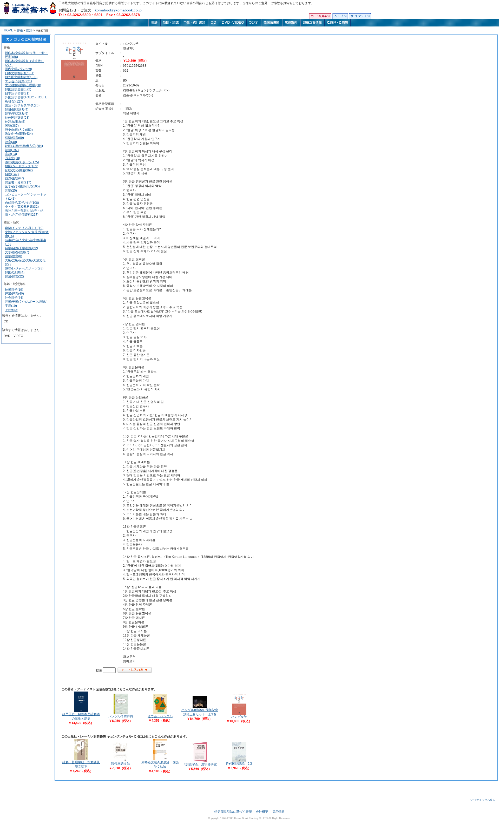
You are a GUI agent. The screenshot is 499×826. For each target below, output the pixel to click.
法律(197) (12, 150)
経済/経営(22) (14, 276)
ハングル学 (239, 717)
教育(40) (11, 142)
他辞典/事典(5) (15, 122)
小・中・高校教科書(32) (22, 206)
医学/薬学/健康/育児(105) (22, 186)
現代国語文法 (120, 764)
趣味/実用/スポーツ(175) (22, 162)
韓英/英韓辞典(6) (16, 114)
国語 (29, 30)
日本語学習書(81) (17, 93)
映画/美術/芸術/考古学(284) (24, 146)
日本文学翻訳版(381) (19, 73)
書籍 (20, 30)
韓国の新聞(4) (14, 272)
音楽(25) (11, 190)
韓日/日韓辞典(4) (16, 109)
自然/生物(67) (14, 178)
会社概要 (262, 812)
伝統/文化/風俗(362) (19, 170)
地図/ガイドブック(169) (21, 166)
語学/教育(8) (13, 256)
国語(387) (12, 125)
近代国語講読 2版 (239, 764)
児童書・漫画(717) (18, 182)
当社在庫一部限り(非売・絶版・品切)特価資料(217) (24, 213)
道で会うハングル (160, 716)
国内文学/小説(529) (18, 69)
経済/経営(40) (14, 293)
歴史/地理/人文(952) (19, 130)
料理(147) (12, 174)
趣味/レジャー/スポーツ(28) (24, 268)
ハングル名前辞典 (120, 716)
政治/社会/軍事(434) (19, 134)
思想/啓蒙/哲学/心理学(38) (23, 85)
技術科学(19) (14, 290)
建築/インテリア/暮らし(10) (24, 228)
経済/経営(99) (14, 138)
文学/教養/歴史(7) (17, 252)
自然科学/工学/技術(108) (22, 203)
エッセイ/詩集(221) (18, 81)
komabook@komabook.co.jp (118, 10)
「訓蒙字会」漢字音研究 (199, 764)
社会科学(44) (14, 298)
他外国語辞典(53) (17, 117)
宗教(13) (11, 154)
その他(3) (11, 310)
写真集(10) (12, 158)
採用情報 (278, 812)
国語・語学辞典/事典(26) (22, 105)
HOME (8, 30)
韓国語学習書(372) (18, 89)
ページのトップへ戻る (482, 799)
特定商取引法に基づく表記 (233, 812)
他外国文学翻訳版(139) (21, 77)
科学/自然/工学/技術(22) (21, 248)
